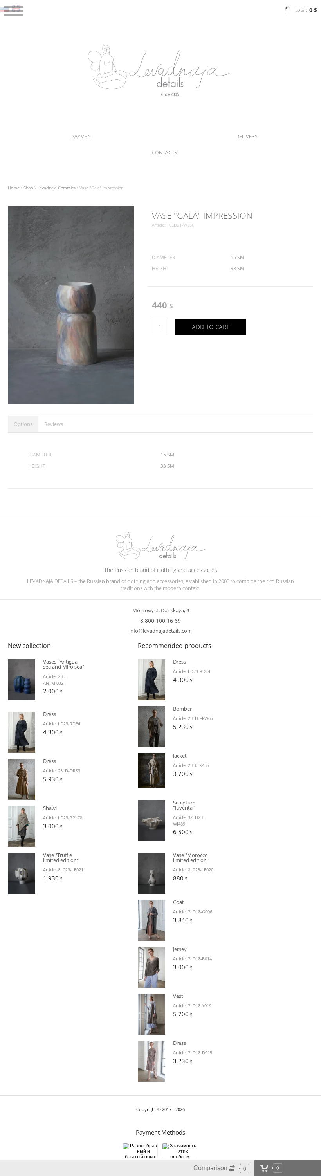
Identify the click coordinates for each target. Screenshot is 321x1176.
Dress (49, 714)
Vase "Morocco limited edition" (191, 857)
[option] (71, 305)
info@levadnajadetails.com (160, 630)
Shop (28, 188)
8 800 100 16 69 (160, 620)
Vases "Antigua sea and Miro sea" (63, 664)
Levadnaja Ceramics (56, 188)
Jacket (180, 755)
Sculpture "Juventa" (184, 805)
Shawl (50, 808)
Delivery (247, 136)
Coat (178, 901)
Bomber (182, 708)
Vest (178, 995)
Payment (82, 136)
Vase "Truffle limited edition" (61, 857)
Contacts (164, 152)
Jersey (180, 948)
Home (14, 188)
